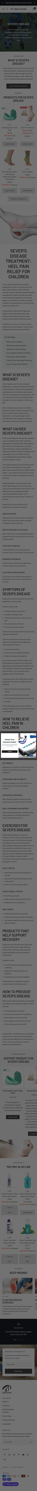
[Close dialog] (35, 734)
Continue (10, 751)
